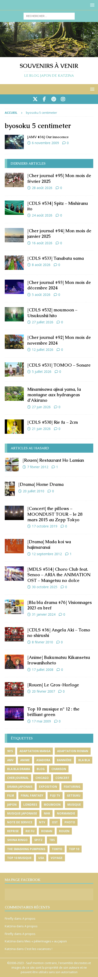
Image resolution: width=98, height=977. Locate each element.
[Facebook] (44, 99)
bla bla (84, 760)
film (10, 795)
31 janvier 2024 (43, 614)
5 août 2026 (41, 294)
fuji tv (55, 795)
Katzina (10, 926)
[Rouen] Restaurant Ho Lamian (53, 460)
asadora (43, 760)
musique (74, 805)
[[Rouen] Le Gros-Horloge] (14, 689)
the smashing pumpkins (26, 849)
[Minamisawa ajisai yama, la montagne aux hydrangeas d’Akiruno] (14, 393)
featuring (72, 787)
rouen (64, 831)
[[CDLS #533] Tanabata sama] (14, 262)
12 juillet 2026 (42, 349)
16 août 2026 (42, 243)
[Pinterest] (53, 99)
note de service (19, 822)
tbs (52, 840)
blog (41, 769)
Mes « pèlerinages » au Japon (45, 941)
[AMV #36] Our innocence (48, 137)
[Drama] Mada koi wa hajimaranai (49, 544)
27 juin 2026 (41, 407)
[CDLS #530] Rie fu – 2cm (52, 422)
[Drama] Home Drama (41, 484)
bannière (64, 760)
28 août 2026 (42, 187)
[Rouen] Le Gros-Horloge (53, 685)
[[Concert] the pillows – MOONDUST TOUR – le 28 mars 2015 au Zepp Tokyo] (14, 513)
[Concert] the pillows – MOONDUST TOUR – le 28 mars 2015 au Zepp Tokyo (55, 514)
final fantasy (32, 795)
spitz (38, 840)
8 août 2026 (41, 264)
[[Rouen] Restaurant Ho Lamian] (12, 464)
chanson (58, 769)
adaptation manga (35, 751)
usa (41, 858)
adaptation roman (72, 751)
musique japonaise (22, 813)
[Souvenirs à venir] (49, 54)
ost (55, 822)
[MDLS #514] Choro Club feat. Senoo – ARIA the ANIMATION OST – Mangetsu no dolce (58, 574)
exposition (48, 787)
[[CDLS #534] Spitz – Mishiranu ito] (14, 208)
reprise (13, 831)
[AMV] (14, 142)
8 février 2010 (42, 642)
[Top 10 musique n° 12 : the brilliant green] (14, 713)
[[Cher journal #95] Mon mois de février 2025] (14, 180)
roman (46, 831)
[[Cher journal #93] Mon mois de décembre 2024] (14, 287)
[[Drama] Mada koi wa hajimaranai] (14, 546)
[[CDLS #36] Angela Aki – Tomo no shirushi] (14, 634)
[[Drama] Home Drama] (10, 489)
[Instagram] (63, 99)
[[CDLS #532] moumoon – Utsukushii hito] (14, 314)
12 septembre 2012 (47, 554)
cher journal (18, 778)
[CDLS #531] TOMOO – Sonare (59, 365)
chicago (42, 778)
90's (10, 751)
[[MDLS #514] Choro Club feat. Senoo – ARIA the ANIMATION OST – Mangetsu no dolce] (14, 573)
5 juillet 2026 (41, 371)
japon (12, 805)
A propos (28, 918)
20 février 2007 (43, 691)
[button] (91, 5)
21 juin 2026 (41, 428)
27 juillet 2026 (42, 322)
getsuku (73, 795)
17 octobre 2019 (44, 526)
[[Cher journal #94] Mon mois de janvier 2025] (14, 235)
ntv (42, 822)
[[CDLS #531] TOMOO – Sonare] (14, 369)
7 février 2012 (37, 467)
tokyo (57, 849)
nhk (47, 813)
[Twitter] (35, 99)
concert (62, 778)
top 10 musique (19, 858)
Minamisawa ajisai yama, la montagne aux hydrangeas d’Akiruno (54, 394)
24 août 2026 (42, 215)
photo (69, 822)
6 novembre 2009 (45, 143)
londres (30, 805)
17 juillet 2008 (42, 669)
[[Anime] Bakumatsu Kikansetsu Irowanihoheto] (14, 662)
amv (10, 760)
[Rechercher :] (49, 15)
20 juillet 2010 (33, 491)
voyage (57, 858)
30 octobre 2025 (44, 587)
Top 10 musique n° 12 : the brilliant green (53, 711)
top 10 (74, 849)
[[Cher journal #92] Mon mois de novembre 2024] (14, 342)
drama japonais (19, 787)
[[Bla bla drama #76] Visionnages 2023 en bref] (14, 607)
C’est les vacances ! (38, 949)
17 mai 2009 (41, 721)
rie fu (29, 831)
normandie (66, 813)
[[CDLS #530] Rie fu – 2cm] (14, 426)
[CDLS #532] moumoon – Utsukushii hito (52, 312)
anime (25, 760)
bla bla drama (18, 769)
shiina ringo (17, 840)
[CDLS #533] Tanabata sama (55, 258)
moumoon (52, 805)
